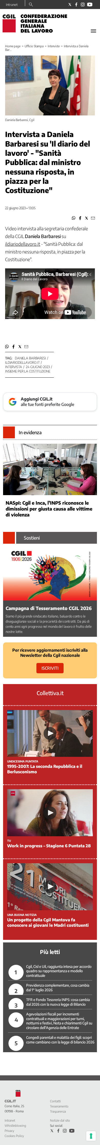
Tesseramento (59, 1106)
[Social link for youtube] (89, 4)
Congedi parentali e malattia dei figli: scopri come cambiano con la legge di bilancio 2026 (60, 1039)
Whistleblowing (15, 1126)
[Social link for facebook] (76, 4)
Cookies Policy (14, 1136)
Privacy (9, 1131)
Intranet (12, 5)
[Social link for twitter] (70, 4)
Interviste (54, 46)
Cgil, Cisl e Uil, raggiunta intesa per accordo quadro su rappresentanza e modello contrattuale (59, 971)
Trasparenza (58, 1111)
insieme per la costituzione (27, 371)
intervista (13, 367)
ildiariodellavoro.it (22, 362)
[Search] (31, 5)
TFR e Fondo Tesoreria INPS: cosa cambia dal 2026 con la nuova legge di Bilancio (58, 1001)
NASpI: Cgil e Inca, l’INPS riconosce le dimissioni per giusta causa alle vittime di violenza (49, 508)
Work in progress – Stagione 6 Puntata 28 (49, 845)
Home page (13, 46)
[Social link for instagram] (83, 4)
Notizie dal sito (60, 1120)
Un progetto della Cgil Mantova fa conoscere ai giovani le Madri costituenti (48, 922)
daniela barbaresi (30, 358)
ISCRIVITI (50, 668)
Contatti (55, 1101)
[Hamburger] (93, 31)
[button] (74, 218)
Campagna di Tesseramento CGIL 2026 (49, 608)
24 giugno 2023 (37, 367)
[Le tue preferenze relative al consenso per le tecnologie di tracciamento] (91, 1136)
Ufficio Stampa (34, 46)
